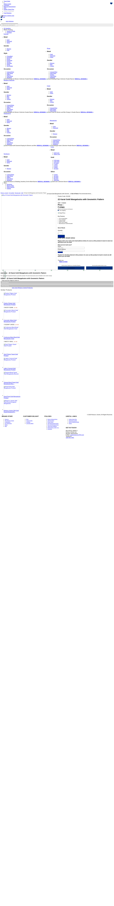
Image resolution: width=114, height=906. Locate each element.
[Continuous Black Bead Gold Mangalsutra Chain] (11, 336)
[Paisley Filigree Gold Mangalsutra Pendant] (11, 302)
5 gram (56, 167)
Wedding (9, 77)
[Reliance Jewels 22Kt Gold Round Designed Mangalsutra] (11, 409)
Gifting (8, 74)
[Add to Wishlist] (111, 4)
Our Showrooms (8, 423)
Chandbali (10, 56)
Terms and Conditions (52, 426)
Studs (8, 64)
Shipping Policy (51, 420)
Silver (8, 42)
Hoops (8, 62)
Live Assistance (71, 268)
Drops (8, 59)
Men (51, 64)
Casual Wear (10, 72)
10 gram (56, 168)
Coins (52, 147)
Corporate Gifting (29, 423)
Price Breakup (5, 285)
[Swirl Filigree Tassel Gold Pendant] (11, 353)
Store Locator (7, 4)
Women (9, 49)
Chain (48, 86)
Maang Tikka (10, 185)
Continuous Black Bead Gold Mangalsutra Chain (12, 338)
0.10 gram (56, 160)
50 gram (56, 178)
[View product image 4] (5, 276)
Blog (6, 426)
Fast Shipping (7, 13)
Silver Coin (57, 154)
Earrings (6, 34)
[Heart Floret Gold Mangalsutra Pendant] (11, 395)
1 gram (56, 164)
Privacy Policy (50, 422)
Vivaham (9, 32)
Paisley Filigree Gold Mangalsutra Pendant (10, 304)
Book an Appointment (10, 6)
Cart (3, 16)
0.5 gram (56, 163)
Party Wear (10, 76)
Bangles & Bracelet (9, 80)
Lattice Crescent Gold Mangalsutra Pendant (10, 369)
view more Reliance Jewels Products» (22, 287)
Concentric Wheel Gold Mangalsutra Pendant (10, 321)
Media (6, 424)
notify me (61, 236)
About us (7, 419)
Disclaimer (50, 429)
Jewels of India (11, 31)
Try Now (99, 268)
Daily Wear (10, 73)
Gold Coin (56, 153)
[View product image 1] (5, 271)
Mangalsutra (53, 120)
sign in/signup (9, 21)
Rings (48, 48)
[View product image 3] (5, 274)
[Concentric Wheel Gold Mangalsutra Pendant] (11, 319)
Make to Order (63, 261)
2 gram (56, 166)
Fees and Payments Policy (53, 424)
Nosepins (9, 184)
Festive (52, 74)
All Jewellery (7, 28)
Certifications (7, 422)
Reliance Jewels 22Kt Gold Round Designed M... (11, 411)
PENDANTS (7, 113)
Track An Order (29, 420)
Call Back (6, 5)
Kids (8, 50)
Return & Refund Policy (52, 419)
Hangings (9, 60)
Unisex (52, 66)
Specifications (5, 282)
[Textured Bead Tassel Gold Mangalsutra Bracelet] (11, 381)
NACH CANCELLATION (74, 422)
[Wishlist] (1, 19)
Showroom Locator (73, 420)
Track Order (7, 1)
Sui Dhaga (10, 66)
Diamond (9, 41)
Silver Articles (10, 187)
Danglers (9, 57)
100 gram (56, 180)
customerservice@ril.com (77, 435)
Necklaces (7, 154)
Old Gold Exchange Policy (53, 423)
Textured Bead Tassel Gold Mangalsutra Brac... (11, 383)
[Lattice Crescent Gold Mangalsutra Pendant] (11, 367)
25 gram (56, 177)
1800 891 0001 (70, 437)
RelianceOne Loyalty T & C (53, 427)
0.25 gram (56, 161)
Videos (70, 423)
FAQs (27, 419)
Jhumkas (9, 63)
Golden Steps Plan (9, 9)
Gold (8, 40)
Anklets (9, 188)
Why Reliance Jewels (9, 420)
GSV (5, 8)
